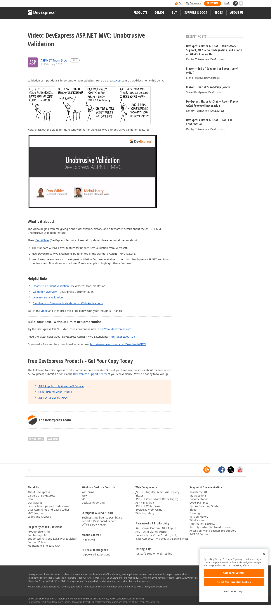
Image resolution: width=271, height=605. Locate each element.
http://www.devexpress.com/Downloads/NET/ (118, 344)
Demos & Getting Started (205, 506)
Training (195, 513)
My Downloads (193, 3)
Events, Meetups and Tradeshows (48, 506)
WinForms (88, 492)
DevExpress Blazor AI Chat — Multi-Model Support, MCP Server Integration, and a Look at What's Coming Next (214, 50)
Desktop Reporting (93, 502)
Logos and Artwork (39, 516)
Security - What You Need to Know (211, 527)
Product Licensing (39, 531)
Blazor (139, 495)
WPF (84, 495)
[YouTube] (240, 469)
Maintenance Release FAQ (44, 545)
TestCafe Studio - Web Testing (154, 553)
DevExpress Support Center (90, 374)
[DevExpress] (39, 3)
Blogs (218, 12)
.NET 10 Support (200, 534)
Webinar (53, 439)
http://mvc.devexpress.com (114, 329)
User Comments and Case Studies (49, 509)
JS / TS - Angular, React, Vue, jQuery (157, 492)
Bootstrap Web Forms (149, 509)
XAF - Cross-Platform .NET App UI (156, 528)
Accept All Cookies (233, 572)
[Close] (264, 554)
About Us (236, 12)
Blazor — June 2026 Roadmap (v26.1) (208, 87)
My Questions (198, 495)
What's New (197, 520)
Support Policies (38, 542)
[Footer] (30, 470)
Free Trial (212, 3)
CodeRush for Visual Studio (55, 392)
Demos (159, 12)
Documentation (199, 499)
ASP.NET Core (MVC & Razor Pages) (157, 499)
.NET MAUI (88, 539)
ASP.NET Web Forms (148, 506)
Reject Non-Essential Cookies (234, 582)
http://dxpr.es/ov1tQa (122, 336)
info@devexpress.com (156, 586)
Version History (199, 516)
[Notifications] (241, 3)
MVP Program (36, 513)
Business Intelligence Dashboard (102, 517)
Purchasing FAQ (37, 535)
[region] (233, 575)
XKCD (117, 80)
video (44, 310)
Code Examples (199, 502)
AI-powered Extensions (96, 554)
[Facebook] (221, 469)
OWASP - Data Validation (48, 297)
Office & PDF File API (94, 524)
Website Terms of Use (85, 598)
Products (140, 12)
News (31, 499)
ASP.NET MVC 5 (145, 502)
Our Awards (35, 502)
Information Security (202, 523)
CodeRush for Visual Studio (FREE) (156, 535)
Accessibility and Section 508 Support (213, 530)
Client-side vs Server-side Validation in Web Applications (68, 303)
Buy (174, 12)
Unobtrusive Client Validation (51, 286)
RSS (75, 60)
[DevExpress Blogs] (206, 469)
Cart (181, 3)
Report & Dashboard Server (99, 521)
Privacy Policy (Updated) (114, 598)
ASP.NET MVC (36, 439)
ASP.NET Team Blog (54, 60)
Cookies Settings (234, 591)
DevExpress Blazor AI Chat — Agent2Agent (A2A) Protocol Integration (212, 103)
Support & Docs (195, 12)
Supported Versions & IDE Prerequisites (52, 538)
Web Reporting (145, 513)
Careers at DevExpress (41, 495)
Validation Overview (45, 291)
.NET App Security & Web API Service (61, 386)
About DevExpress (39, 492)
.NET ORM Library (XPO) (52, 397)
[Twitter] (230, 469)
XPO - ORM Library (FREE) (151, 531)
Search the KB (198, 492)
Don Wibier (42, 240)
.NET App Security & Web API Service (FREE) (162, 538)
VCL (84, 499)
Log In (227, 3)
